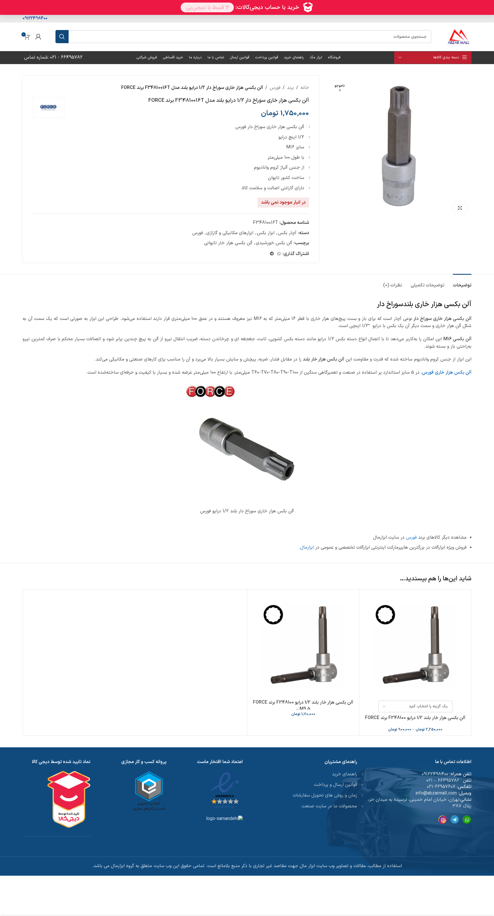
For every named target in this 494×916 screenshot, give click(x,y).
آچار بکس (287, 233)
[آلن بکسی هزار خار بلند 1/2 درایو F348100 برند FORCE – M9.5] (303, 645)
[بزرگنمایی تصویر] (460, 208)
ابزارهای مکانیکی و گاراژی (229, 233)
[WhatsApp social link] (279, 254)
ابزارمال (307, 547)
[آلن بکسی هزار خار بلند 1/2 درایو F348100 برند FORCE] (415, 645)
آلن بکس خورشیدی (274, 243)
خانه (304, 87)
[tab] (462, 282)
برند (290, 87)
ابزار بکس (265, 233)
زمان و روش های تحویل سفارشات (325, 795)
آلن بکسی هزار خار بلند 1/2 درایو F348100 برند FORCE (415, 717)
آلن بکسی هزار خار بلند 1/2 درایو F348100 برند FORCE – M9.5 (303, 705)
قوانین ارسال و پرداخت (335, 784)
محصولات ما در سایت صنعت (329, 806)
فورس (275, 87)
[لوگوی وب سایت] (458, 36)
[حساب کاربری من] (38, 36)
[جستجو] (62, 36)
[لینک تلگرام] (272, 254)
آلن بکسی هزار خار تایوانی (228, 243)
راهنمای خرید (344, 774)
